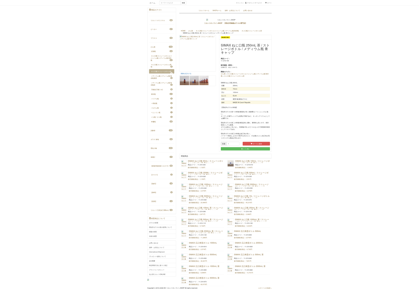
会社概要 (152, 261)
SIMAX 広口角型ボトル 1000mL (203, 242)
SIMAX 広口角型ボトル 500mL (247, 231)
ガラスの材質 (153, 223)
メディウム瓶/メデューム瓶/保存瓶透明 (161, 77)
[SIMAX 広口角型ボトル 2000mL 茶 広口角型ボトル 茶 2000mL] (230, 268)
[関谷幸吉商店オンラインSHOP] (161, 279)
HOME (183, 31)
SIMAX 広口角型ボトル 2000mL (249, 242)
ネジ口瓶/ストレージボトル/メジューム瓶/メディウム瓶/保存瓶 (161, 58)
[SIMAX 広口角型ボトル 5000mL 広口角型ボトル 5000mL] (184, 256)
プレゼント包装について (157, 256)
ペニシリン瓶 (161, 112)
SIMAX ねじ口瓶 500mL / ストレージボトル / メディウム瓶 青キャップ (251, 173)
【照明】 (161, 201)
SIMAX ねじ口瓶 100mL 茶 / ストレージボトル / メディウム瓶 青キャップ (205, 208)
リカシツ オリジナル (161, 20)
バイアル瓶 (161, 99)
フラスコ (161, 38)
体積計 (161, 157)
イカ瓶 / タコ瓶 (161, 117)
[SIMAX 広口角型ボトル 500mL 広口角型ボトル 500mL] (230, 233)
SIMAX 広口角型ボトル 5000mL (203, 254)
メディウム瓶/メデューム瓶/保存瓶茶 (161, 84)
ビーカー (161, 29)
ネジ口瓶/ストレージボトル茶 (234, 76)
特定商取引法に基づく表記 (158, 265)
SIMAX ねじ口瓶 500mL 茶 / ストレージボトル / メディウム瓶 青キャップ (205, 220)
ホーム (151, 2)
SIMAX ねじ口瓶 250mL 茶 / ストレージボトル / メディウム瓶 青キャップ (251, 208)
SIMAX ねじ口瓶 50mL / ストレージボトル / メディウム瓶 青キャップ (205, 161)
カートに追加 (257, 144)
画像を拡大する (186, 73)
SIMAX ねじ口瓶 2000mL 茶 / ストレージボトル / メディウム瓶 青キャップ (206, 232)
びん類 (223, 74)
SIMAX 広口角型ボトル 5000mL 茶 (204, 277)
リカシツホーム (204, 10)
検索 (183, 3)
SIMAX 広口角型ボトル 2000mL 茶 (250, 266)
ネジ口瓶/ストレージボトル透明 (161, 65)
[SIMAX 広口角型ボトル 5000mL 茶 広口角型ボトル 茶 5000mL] (184, 280)
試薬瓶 (161, 51)
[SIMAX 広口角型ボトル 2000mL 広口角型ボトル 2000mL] (230, 245)
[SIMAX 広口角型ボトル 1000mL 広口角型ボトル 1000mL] (184, 245)
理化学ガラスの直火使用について (160, 227)
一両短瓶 (161, 103)
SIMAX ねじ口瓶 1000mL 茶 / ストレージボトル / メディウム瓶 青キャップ (252, 220)
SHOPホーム (217, 10)
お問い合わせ (247, 10)
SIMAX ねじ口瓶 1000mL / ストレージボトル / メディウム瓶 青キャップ (205, 185)
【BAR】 (161, 192)
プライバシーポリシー (156, 270)
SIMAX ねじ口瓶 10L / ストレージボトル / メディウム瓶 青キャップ (252, 197)
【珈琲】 (161, 183)
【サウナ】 (161, 175)
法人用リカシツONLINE (157, 274)
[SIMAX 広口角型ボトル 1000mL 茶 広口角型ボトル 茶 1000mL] (184, 268)
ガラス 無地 (161, 139)
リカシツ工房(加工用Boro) (161, 210)
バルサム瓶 (161, 108)
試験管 (161, 130)
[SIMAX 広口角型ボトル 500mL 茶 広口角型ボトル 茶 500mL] (230, 256)
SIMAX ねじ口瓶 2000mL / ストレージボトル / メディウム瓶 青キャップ (252, 185)
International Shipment (157, 252)
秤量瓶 (161, 122)
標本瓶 (161, 94)
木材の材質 (153, 236)
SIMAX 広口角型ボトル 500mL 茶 (249, 254)
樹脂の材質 (153, 232)
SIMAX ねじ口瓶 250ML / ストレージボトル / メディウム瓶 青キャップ (205, 173)
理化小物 (161, 148)
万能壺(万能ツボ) (161, 89)
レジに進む (246, 149)
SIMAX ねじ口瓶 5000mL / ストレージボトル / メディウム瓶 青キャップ (205, 197)
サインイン (248, 3)
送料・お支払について (232, 10)
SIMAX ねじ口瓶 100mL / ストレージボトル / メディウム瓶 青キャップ (252, 161)
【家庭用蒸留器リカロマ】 (161, 166)
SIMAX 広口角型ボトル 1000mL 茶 (204, 266)
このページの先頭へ (265, 288)
